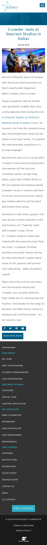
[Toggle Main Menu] (42, 5)
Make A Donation (11, 415)
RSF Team (7, 359)
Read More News (13, 336)
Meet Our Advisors (12, 365)
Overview (7, 453)
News (5, 493)
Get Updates (8, 499)
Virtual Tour (9, 397)
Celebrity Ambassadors (15, 372)
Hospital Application (14, 403)
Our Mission (8, 347)
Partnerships (9, 441)
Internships (8, 422)
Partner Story (10, 480)
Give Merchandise (12, 435)
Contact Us (8, 486)
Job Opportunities (12, 379)
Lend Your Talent (11, 428)
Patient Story (9, 460)
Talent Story (9, 473)
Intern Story (9, 466)
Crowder (14, 93)
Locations (7, 390)
